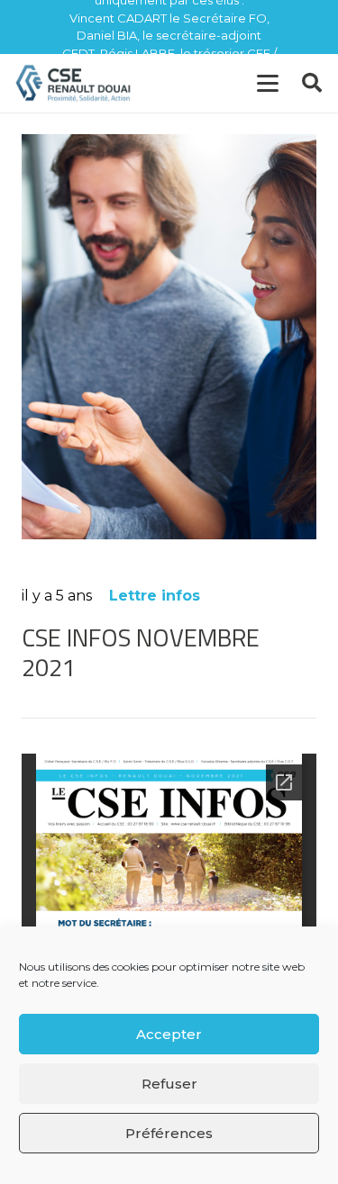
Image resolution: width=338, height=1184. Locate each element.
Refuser (169, 1083)
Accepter (169, 1034)
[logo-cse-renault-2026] (73, 83)
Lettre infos (154, 595)
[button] (267, 84)
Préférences (169, 1133)
